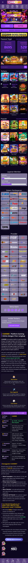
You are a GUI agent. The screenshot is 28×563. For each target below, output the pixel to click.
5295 (8, 47)
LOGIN (7, 26)
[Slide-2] (7, 21)
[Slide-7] (14, 21)
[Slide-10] (18, 21)
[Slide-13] (23, 21)
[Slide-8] (16, 21)
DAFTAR (20, 26)
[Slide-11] (20, 21)
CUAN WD (9, 468)
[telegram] (9, 310)
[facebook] (16, 310)
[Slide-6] (13, 21)
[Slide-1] (6, 21)
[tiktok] (19, 310)
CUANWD (6, 334)
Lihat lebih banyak (21, 39)
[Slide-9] (17, 21)
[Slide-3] (9, 21)
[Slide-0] (4, 21)
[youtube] (12, 310)
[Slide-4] (10, 21)
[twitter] (22, 310)
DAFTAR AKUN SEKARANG (14, 539)
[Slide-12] (21, 21)
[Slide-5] (11, 21)
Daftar (10, 509)
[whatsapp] (5, 310)
